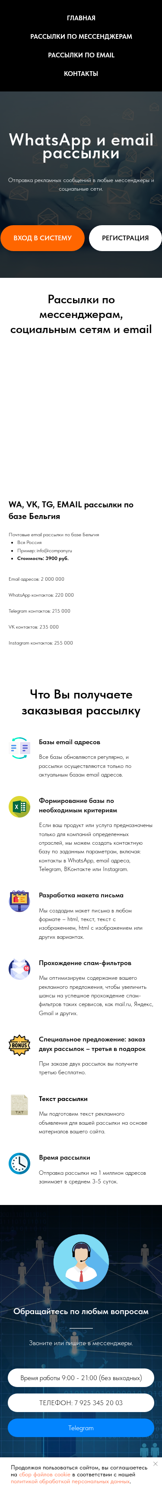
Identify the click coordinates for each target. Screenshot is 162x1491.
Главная (81, 18)
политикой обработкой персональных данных (70, 1481)
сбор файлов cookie (44, 1474)
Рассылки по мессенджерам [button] (81, 37)
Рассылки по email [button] (81, 55)
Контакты (81, 74)
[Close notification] (155, 1464)
